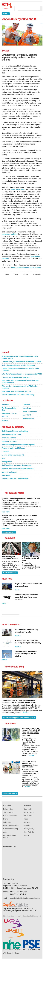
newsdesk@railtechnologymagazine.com (25, 898)
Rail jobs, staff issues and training (15, 431)
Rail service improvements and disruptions (18, 445)
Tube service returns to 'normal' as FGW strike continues (20, 387)
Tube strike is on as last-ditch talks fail (16, 391)
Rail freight (6, 475)
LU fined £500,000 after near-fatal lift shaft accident (21, 362)
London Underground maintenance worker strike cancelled (20, 370)
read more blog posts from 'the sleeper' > (19, 718)
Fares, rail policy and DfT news (13, 448)
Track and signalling (9, 441)
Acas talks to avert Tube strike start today (18, 395)
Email (16, 275)
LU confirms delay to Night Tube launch (17, 377)
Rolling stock (7, 462)
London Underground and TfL (13, 455)
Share (25, 275)
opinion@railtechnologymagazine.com (26, 267)
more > (18, 590)
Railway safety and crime (11, 434)
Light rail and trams (9, 472)
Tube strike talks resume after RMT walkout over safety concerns (20, 382)
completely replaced (9, 234)
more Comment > (9, 573)
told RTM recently (17, 190)
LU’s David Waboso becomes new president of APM (22, 374)
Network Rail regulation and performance (17, 469)
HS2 (3, 458)
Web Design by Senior (11, 953)
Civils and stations (9, 438)
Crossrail (5, 452)
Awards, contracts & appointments (15, 479)
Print (7, 275)
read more (6, 511)
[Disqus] (22, 314)
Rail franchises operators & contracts (16, 465)
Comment (36, 275)
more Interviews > (10, 794)
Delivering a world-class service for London (18, 365)
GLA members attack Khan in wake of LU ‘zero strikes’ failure (20, 357)
